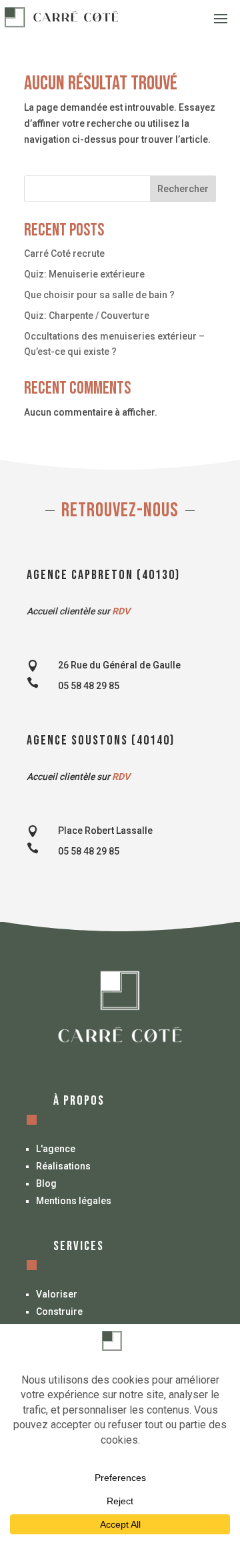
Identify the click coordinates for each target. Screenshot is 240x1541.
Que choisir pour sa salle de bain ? (99, 295)
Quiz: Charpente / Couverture (86, 315)
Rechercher (183, 188)
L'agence (55, 1148)
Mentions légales (73, 1200)
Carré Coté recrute (64, 253)
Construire (59, 1311)
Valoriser (56, 1294)
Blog (46, 1183)
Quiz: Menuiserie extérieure (84, 274)
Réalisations (63, 1166)
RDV (121, 611)
